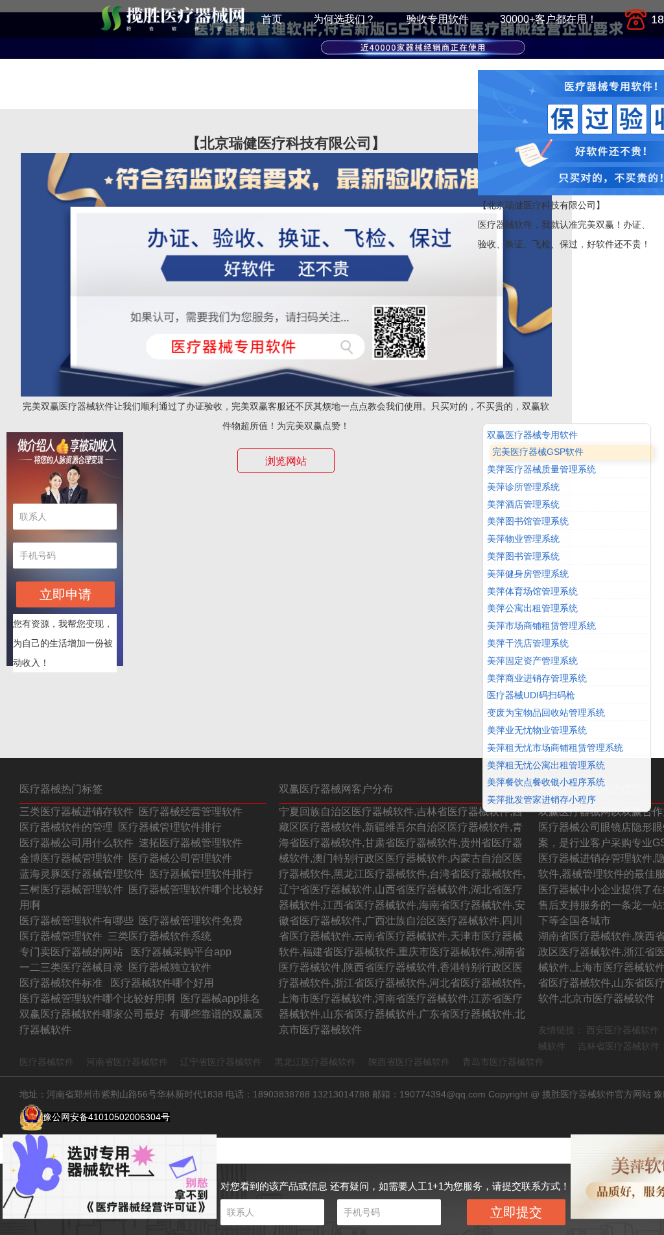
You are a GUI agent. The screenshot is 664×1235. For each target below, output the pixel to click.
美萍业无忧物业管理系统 (537, 730)
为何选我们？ (344, 19)
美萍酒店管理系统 (523, 504)
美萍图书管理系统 (523, 556)
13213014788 (341, 1094)
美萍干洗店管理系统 (528, 643)
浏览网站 (286, 461)
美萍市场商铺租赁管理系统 (541, 626)
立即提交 (516, 1212)
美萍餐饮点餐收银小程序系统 (546, 782)
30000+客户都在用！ (548, 19)
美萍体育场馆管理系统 (532, 591)
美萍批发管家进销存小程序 (541, 799)
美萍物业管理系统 (523, 539)
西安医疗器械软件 (622, 1030)
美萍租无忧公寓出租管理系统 (546, 765)
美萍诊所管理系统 (523, 487)
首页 (271, 19)
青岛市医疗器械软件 (503, 1062)
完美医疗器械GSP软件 (538, 452)
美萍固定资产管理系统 (532, 660)
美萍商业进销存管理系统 (537, 678)
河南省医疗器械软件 (127, 1062)
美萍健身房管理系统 (528, 574)
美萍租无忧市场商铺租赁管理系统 (555, 747)
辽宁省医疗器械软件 (221, 1062)
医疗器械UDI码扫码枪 (531, 696)
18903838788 (281, 1094)
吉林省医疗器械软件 (618, 1046)
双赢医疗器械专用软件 (532, 435)
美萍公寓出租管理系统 (532, 609)
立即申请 (65, 594)
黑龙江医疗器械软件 (315, 1062)
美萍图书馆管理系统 (528, 522)
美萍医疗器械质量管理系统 (541, 469)
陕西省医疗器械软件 (409, 1062)
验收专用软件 (438, 19)
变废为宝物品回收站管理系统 (546, 712)
